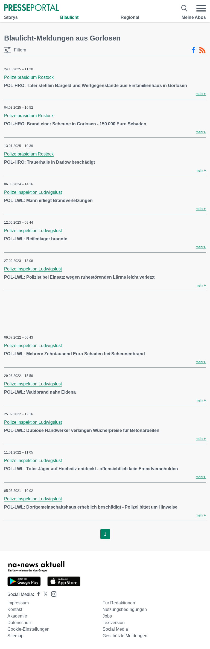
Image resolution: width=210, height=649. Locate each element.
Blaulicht (69, 17)
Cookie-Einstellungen (28, 629)
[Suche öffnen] (184, 8)
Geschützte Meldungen (125, 635)
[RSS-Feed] (202, 50)
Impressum (18, 603)
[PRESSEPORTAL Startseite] (31, 8)
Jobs (107, 616)
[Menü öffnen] (201, 8)
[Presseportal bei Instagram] (52, 593)
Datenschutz (19, 622)
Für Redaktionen (119, 603)
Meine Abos (194, 17)
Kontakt (14, 609)
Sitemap (15, 635)
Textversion (114, 622)
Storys (11, 17)
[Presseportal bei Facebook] (37, 594)
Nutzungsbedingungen (125, 609)
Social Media (115, 629)
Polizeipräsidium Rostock (29, 77)
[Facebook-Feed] (193, 50)
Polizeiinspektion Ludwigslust (33, 192)
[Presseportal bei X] (44, 594)
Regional (130, 17)
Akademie (17, 616)
